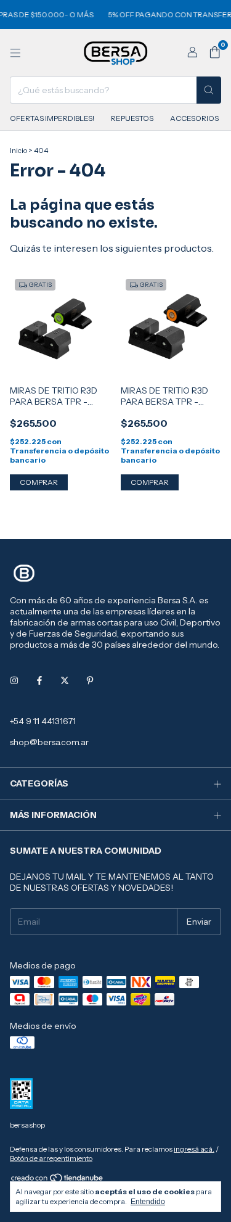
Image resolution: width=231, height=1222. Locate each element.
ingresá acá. (194, 1149)
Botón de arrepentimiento (51, 1158)
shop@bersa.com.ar (49, 742)
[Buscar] (209, 90)
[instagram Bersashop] (14, 680)
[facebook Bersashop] (39, 680)
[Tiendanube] (57, 1180)
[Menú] (15, 53)
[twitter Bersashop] (64, 680)
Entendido (148, 1201)
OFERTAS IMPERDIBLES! (52, 118)
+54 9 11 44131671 (43, 721)
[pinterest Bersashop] (90, 680)
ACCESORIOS (194, 118)
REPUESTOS (132, 118)
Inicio (18, 150)
